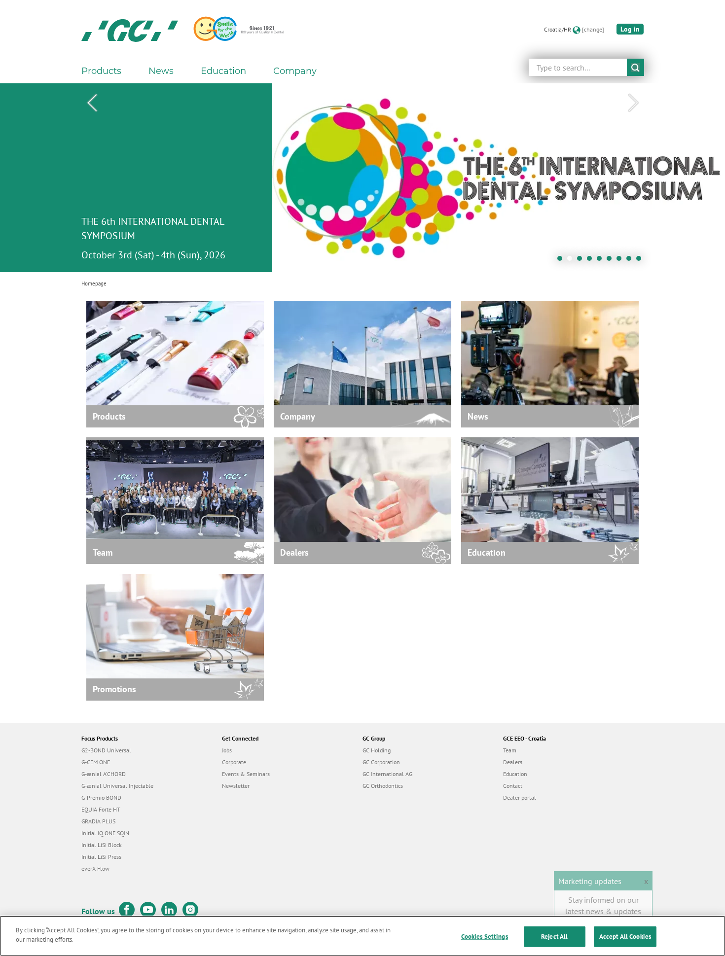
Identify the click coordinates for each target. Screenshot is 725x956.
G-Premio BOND (101, 797)
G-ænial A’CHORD (103, 774)
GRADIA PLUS (98, 821)
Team (509, 750)
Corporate (234, 762)
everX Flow (95, 868)
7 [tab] (621, 261)
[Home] (129, 29)
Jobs (227, 750)
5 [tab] (602, 261)
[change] (593, 29)
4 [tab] (592, 261)
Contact (512, 785)
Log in (630, 29)
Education (515, 774)
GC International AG (387, 774)
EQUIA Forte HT (100, 809)
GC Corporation (381, 762)
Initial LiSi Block (101, 845)
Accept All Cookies (625, 936)
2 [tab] (572, 261)
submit (635, 67)
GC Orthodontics (382, 785)
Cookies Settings (484, 936)
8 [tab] (631, 261)
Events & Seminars (246, 774)
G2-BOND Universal (106, 750)
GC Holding (376, 750)
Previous (91, 103)
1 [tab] (562, 261)
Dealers (512, 762)
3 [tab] (582, 261)
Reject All (554, 936)
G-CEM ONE (95, 762)
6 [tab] (611, 261)
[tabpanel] (362, 177)
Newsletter (236, 785)
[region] (362, 936)
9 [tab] (641, 261)
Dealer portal (519, 797)
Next (633, 103)
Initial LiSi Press (101, 856)
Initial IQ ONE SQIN (105, 833)
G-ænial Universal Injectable (117, 785)
